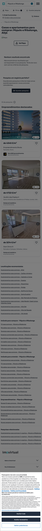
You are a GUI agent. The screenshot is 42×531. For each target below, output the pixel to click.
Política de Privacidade (18, 491)
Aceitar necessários (21, 520)
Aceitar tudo (21, 514)
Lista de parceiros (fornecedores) (10, 510)
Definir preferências (21, 525)
